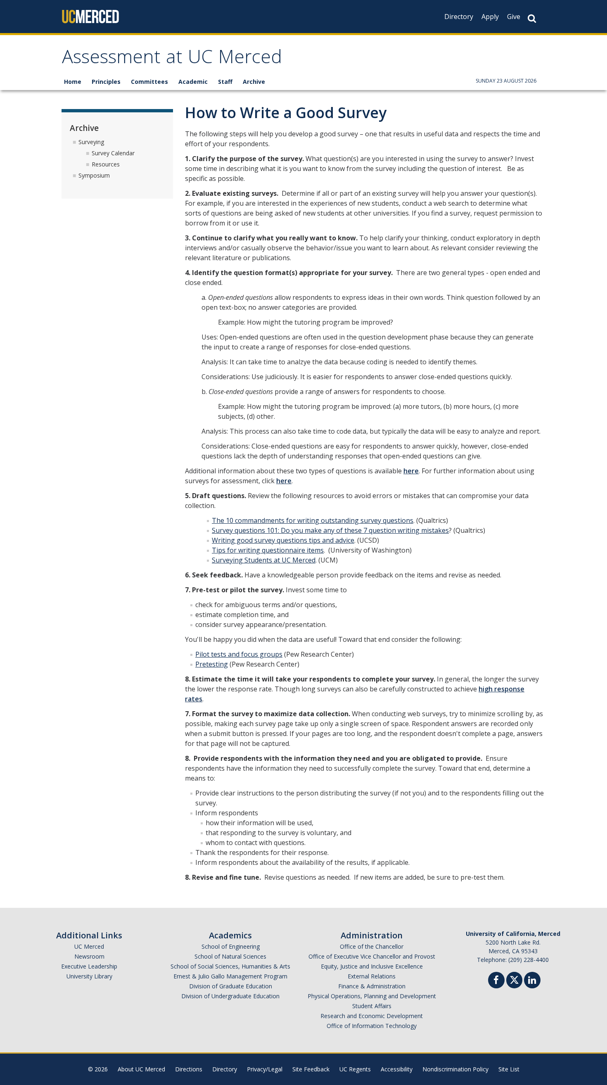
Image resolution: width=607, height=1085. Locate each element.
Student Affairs (371, 1006)
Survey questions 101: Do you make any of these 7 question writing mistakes (330, 530)
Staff (225, 81)
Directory (458, 16)
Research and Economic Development (371, 1016)
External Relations (372, 976)
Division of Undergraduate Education (230, 996)
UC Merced (89, 946)
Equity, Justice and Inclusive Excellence (372, 966)
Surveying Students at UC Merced (263, 560)
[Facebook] (496, 981)
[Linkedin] (532, 981)
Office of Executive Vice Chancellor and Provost (371, 956)
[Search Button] (531, 18)
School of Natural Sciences (230, 956)
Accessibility (397, 1069)
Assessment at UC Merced (172, 59)
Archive (254, 81)
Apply (490, 16)
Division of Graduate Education (230, 986)
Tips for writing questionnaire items (268, 550)
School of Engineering (231, 946)
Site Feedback (311, 1069)
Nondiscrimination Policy (455, 1069)
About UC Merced (141, 1069)
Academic (193, 81)
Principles (106, 81)
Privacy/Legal (264, 1069)
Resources (106, 164)
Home (72, 81)
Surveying (91, 142)
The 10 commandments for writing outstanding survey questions (312, 520)
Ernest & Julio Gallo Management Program (230, 976)
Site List (508, 1069)
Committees (149, 81)
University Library (89, 976)
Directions (188, 1069)
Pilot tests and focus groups (238, 654)
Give (513, 16)
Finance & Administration (371, 986)
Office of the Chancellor (371, 946)
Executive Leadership (89, 966)
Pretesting (211, 664)
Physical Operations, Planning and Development (372, 996)
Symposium (94, 175)
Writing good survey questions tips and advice (283, 540)
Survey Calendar (113, 153)
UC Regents (355, 1069)
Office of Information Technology (372, 1026)
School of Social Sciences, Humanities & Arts (230, 966)
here (411, 470)
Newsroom (89, 956)
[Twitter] (514, 979)
